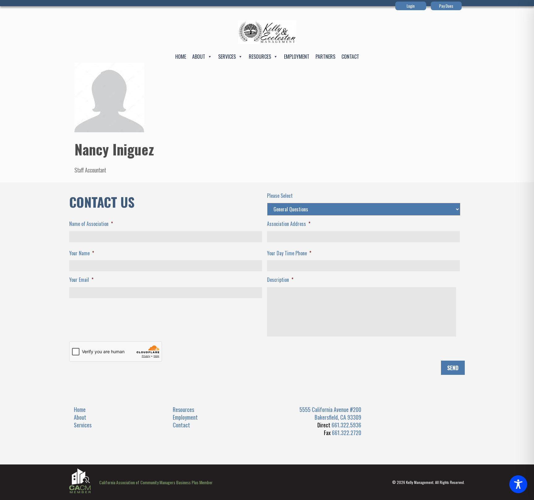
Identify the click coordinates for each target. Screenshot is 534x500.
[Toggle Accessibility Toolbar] (518, 484)
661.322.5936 (346, 425)
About (198, 56)
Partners (325, 56)
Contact (350, 56)
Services (227, 56)
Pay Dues (446, 6)
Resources (260, 56)
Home (180, 56)
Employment (296, 56)
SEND (453, 368)
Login (411, 6)
